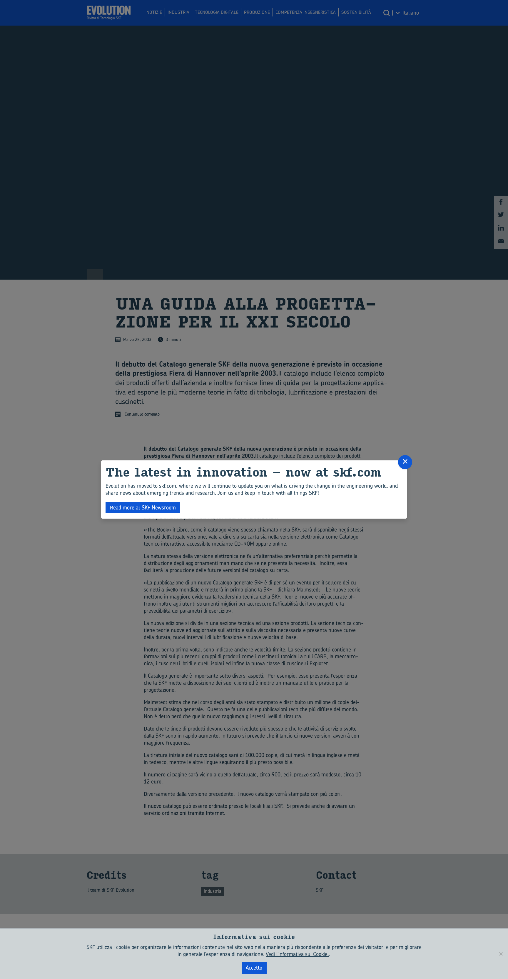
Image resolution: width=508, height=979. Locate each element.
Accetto (254, 967)
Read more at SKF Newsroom (143, 507)
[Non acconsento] (501, 954)
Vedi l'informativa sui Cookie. (297, 954)
